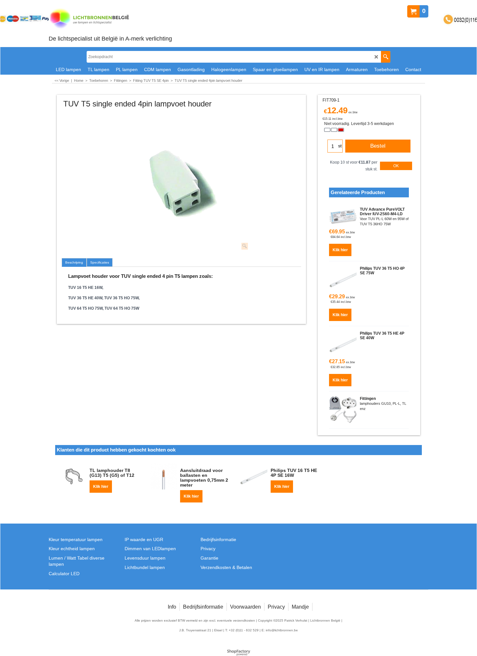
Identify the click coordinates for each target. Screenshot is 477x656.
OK (396, 166)
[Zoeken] (385, 57)
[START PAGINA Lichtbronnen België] (110, 19)
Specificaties (99, 262)
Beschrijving (74, 262)
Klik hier (340, 250)
